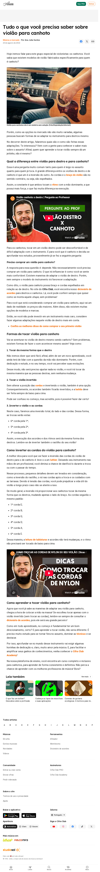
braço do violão (74, 174)
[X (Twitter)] (87, 41)
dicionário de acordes (18, 620)
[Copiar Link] (92, 41)
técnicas (81, 633)
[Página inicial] (8, 4)
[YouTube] (54, 826)
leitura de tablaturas (36, 539)
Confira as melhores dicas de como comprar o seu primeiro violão (46, 326)
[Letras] (8, 840)
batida (78, 389)
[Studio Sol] (11, 850)
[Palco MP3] (21, 840)
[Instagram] (63, 826)
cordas (39, 385)
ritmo (55, 184)
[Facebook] (81, 41)
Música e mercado (11, 40)
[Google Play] (11, 815)
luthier (53, 459)
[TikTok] (82, 826)
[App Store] (28, 815)
